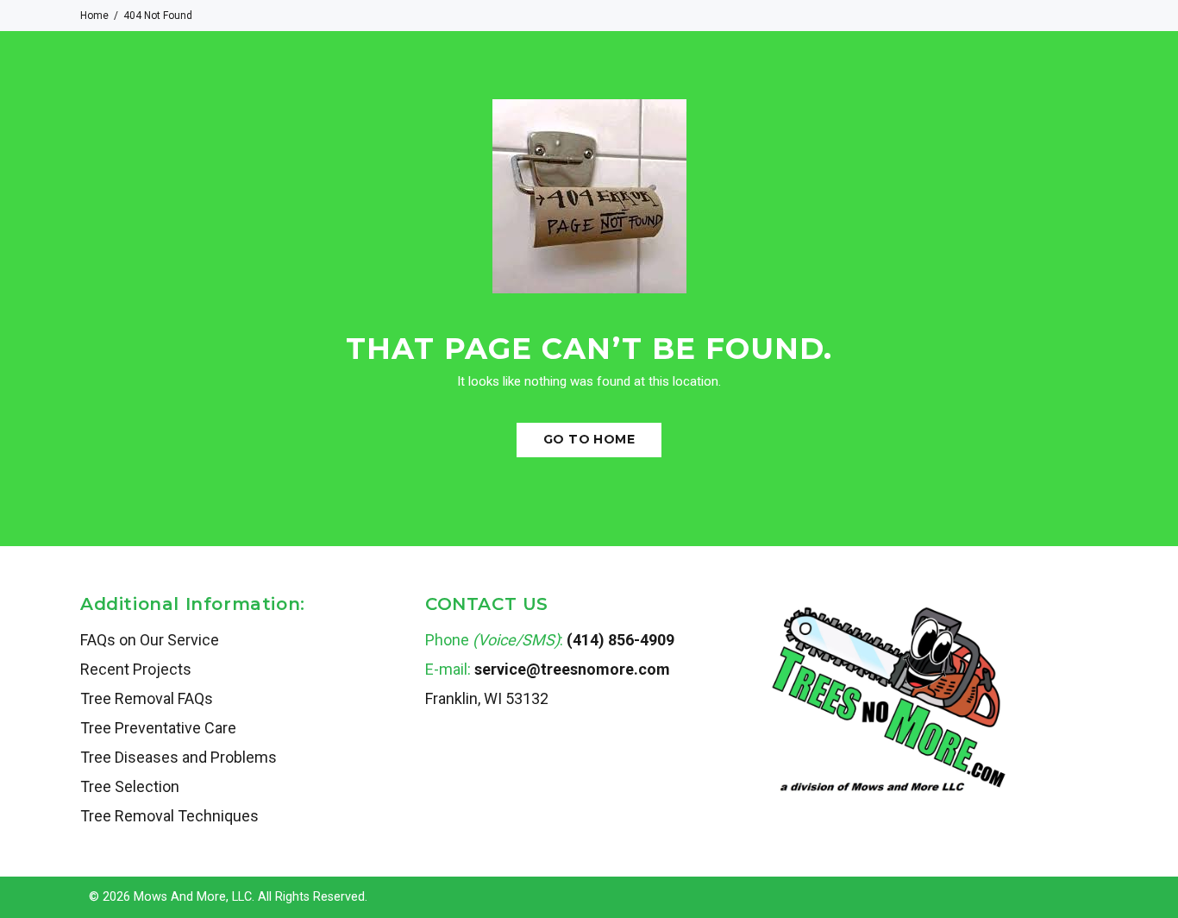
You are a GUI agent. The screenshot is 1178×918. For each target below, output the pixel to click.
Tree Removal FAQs (146, 698)
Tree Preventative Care (158, 728)
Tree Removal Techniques (169, 816)
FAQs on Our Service (149, 640)
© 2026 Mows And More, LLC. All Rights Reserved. (228, 897)
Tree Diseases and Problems (178, 757)
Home (94, 15)
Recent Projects (135, 669)
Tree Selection (129, 786)
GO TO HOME (589, 439)
